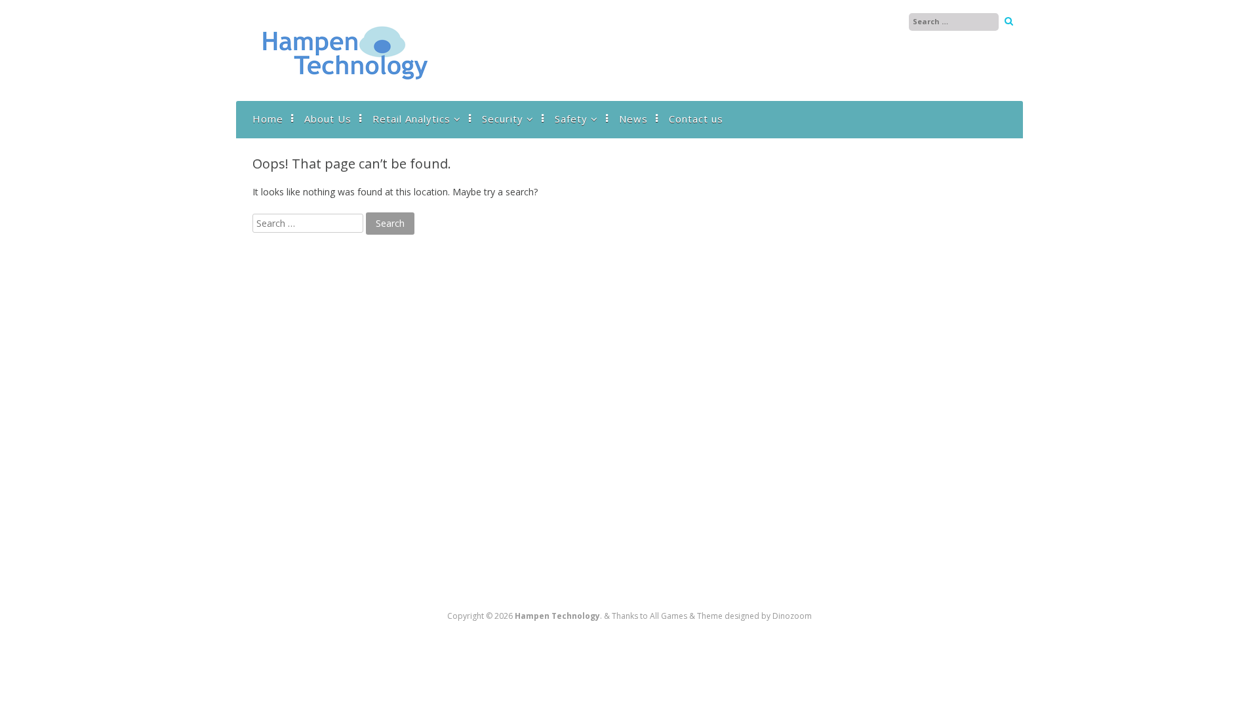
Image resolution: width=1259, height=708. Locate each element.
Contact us (696, 118)
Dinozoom (792, 615)
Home (267, 118)
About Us (327, 118)
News (633, 118)
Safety (571, 118)
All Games (668, 615)
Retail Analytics (411, 118)
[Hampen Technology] (344, 87)
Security (502, 118)
